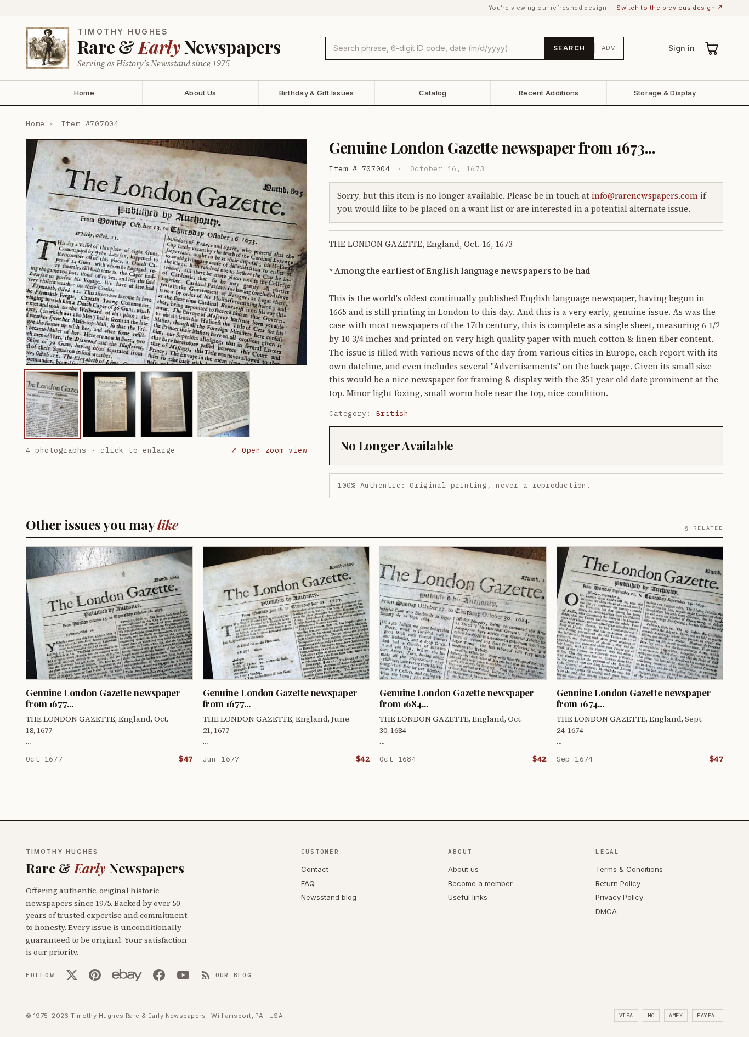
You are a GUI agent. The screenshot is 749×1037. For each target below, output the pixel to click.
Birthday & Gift (316, 92)
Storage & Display (665, 92)
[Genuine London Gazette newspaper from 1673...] (52, 404)
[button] (166, 252)
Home (84, 92)
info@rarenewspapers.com (645, 195)
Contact (314, 869)
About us (463, 869)
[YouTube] (183, 975)
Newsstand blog (328, 897)
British (392, 413)
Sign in (681, 48)
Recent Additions (548, 92)
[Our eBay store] (127, 975)
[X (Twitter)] (72, 975)
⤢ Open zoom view (269, 450)
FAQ (308, 883)
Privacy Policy (619, 897)
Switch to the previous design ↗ (669, 8)
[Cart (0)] (712, 48)
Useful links (467, 897)
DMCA (606, 911)
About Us (200, 92)
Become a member (480, 883)
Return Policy (617, 883)
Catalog (433, 92)
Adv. (609, 48)
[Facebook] (159, 975)
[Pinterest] (95, 975)
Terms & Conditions (629, 869)
